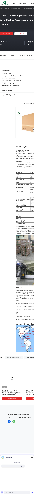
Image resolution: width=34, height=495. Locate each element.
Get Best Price (6, 34)
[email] (9, 421)
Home (1, 8)
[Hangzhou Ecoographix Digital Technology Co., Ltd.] (4, 3)
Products (7, 8)
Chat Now (21, 34)
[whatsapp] (13, 421)
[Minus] (32, 457)
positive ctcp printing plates (14, 357)
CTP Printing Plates (15, 8)
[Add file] (2, 492)
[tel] (18, 421)
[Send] (32, 492)
